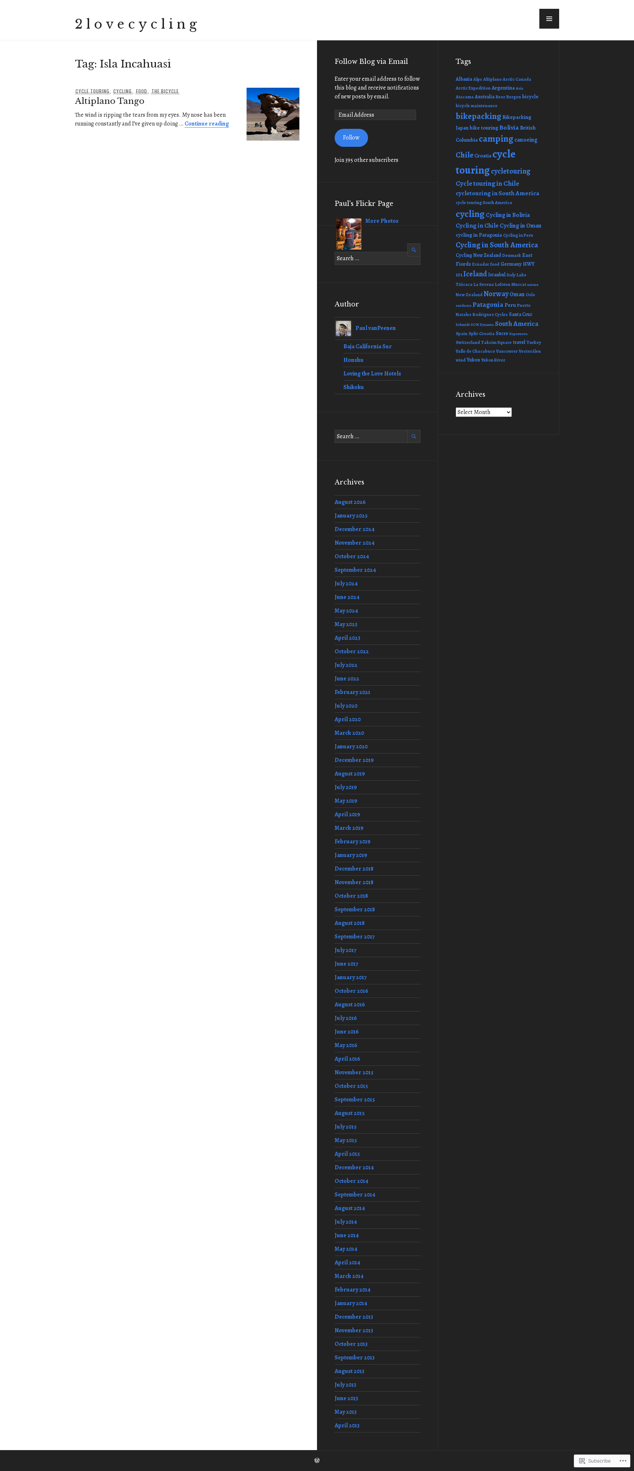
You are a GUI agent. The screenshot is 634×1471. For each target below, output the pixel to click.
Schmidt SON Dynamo (475, 324)
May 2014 (346, 1249)
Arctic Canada (517, 79)
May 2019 (346, 801)
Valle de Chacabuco (475, 351)
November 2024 (355, 543)
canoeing (526, 140)
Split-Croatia (482, 334)
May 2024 (346, 611)
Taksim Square (496, 342)
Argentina (503, 87)
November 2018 (354, 882)
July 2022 (346, 665)
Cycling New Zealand (478, 255)
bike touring (484, 127)
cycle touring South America (484, 203)
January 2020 (351, 746)
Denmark (511, 255)
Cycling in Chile (477, 225)
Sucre (502, 333)
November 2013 (354, 1330)
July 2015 (346, 1127)
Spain (461, 334)
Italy (511, 275)
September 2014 (355, 1195)
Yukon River (493, 360)
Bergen (513, 97)
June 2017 (346, 964)
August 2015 (350, 1113)
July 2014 (346, 1222)
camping (496, 138)
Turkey (533, 342)
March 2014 (349, 1276)
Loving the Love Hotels (372, 374)
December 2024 (355, 529)
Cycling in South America (497, 245)
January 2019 (351, 855)
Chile (464, 154)
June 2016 (347, 1032)
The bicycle (165, 91)
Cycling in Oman (521, 225)
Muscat (518, 284)
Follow (351, 138)
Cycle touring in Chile (487, 183)
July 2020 (346, 706)
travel (519, 342)
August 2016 (350, 1004)
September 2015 (355, 1100)
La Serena (484, 284)
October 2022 (352, 651)
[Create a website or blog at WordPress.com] (317, 1461)
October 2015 (351, 1086)
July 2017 (345, 950)
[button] (549, 19)
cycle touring (92, 91)
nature (533, 284)
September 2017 (355, 937)
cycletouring (511, 171)
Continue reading (207, 124)
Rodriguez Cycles (490, 314)
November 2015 (354, 1072)
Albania (464, 79)
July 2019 (346, 787)
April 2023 (347, 638)
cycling (122, 91)
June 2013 (346, 1398)
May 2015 (346, 1140)
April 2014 (347, 1262)
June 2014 (347, 1235)
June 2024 (347, 597)
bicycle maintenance (477, 106)
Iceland (475, 274)
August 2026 (350, 502)
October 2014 (351, 1181)
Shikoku (353, 387)
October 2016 (351, 991)
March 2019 (349, 828)
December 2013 (354, 1317)
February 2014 (353, 1290)
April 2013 (347, 1425)
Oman (517, 294)
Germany (511, 264)
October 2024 (352, 556)
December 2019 (354, 760)
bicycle (530, 96)
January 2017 (351, 977)
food (494, 264)
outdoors (463, 305)
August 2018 (350, 923)
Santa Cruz (520, 314)
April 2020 (348, 719)
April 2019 (347, 814)
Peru (510, 305)
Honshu (353, 360)
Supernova (518, 334)
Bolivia (509, 127)
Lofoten (502, 284)
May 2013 (346, 1412)
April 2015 (347, 1154)
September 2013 (355, 1358)
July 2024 (346, 584)
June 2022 (347, 679)
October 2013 (351, 1344)
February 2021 (352, 692)
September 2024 (355, 570)
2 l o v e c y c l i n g (136, 24)
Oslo (530, 295)
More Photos (381, 221)
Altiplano (492, 79)
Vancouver (507, 351)
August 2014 (350, 1208)
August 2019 (350, 774)
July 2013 (345, 1385)
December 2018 (354, 869)
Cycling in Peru (518, 235)
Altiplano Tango (110, 101)
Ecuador (480, 264)
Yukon (473, 359)
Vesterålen (530, 351)
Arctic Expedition (473, 88)
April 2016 (347, 1059)
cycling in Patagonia (479, 235)
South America (517, 323)
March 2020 (349, 733)
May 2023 (346, 624)
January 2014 (351, 1303)
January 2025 (351, 516)
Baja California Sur (367, 346)
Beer (500, 97)
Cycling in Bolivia (508, 215)
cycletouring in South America (497, 193)
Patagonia (488, 304)
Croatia (482, 155)
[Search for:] (377, 258)
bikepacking (478, 116)
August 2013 (349, 1371)
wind (461, 360)
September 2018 (355, 909)
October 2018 (351, 896)
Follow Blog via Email (371, 62)
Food (141, 91)
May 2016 (346, 1045)
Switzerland (468, 342)
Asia (519, 88)
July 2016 (346, 1018)
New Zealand (469, 295)
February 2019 (353, 842)
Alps (477, 79)
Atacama (465, 97)
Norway (496, 294)
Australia (485, 96)
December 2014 (354, 1167)
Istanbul (497, 274)
